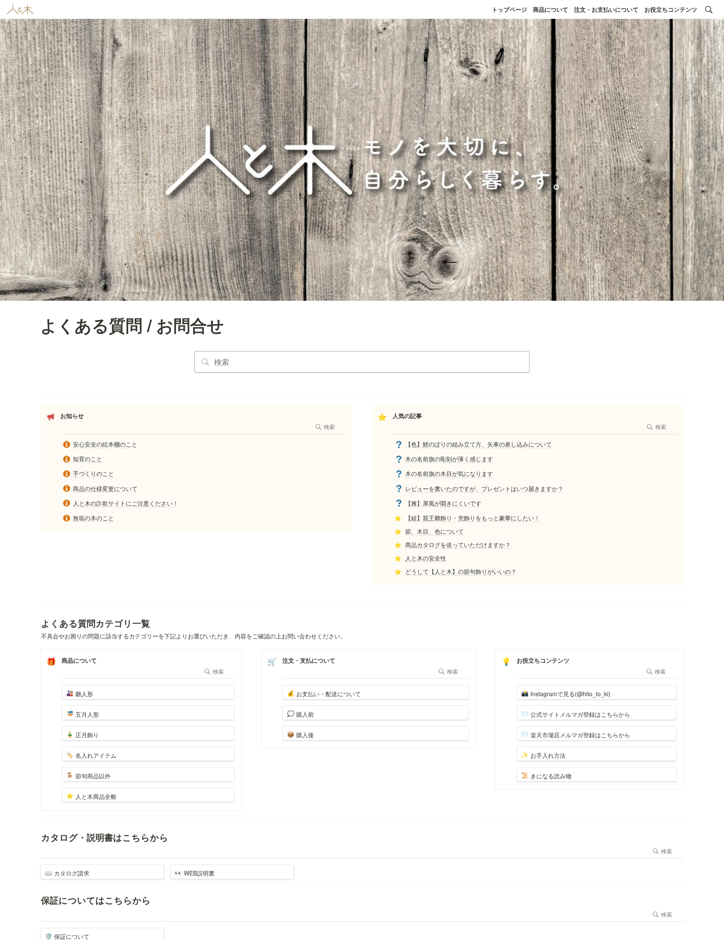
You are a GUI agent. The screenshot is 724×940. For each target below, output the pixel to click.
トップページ (509, 9)
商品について (550, 9)
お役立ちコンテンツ (670, 9)
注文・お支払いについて (606, 9)
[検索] (709, 9)
